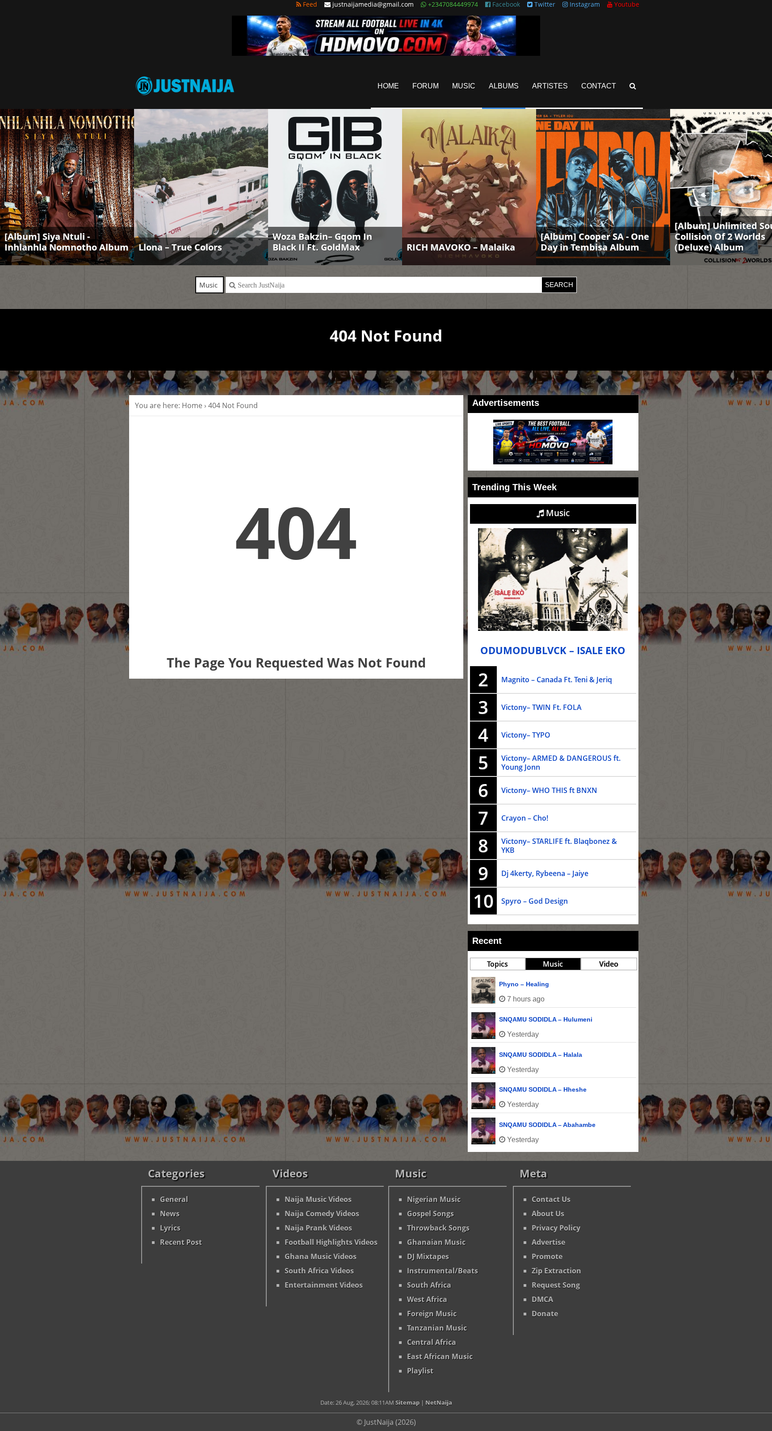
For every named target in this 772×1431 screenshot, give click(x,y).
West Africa (427, 1299)
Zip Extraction (556, 1271)
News (170, 1213)
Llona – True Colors (180, 247)
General (174, 1199)
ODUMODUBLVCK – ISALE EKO (552, 650)
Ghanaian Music (436, 1242)
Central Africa (431, 1342)
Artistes (550, 86)
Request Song (556, 1285)
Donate (545, 1313)
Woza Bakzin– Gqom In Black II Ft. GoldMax (322, 241)
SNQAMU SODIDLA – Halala (540, 1054)
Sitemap (407, 1402)
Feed (309, 4)
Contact (598, 86)
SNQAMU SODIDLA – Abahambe (547, 1124)
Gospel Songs (430, 1213)
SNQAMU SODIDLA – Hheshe (543, 1089)
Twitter (544, 4)
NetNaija (438, 1402)
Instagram (584, 4)
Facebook (505, 4)
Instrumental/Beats (442, 1271)
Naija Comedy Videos (322, 1213)
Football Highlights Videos (331, 1242)
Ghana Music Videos (321, 1256)
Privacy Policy (556, 1228)
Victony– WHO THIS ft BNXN (549, 790)
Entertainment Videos (324, 1285)
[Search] (633, 86)
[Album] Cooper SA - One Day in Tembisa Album (595, 241)
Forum (425, 86)
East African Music (440, 1356)
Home (388, 86)
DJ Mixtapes (428, 1256)
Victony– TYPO (525, 735)
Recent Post (181, 1242)
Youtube (626, 4)
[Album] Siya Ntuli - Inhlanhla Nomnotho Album (66, 241)
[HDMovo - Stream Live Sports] (386, 53)
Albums (504, 86)
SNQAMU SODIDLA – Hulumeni (545, 1019)
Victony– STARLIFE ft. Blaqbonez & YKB (559, 845)
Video (608, 964)
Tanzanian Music (437, 1328)
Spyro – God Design (534, 901)
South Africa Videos (319, 1271)
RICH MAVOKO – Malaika (461, 247)
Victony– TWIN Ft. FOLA (541, 707)
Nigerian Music (434, 1199)
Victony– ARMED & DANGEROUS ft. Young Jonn (561, 762)
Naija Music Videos (318, 1199)
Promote (547, 1256)
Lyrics (170, 1228)
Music (463, 86)
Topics (497, 964)
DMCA (542, 1299)
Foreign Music (432, 1313)
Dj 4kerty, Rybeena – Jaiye (544, 873)
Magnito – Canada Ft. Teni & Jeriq (556, 679)
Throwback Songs (438, 1228)
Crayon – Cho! (524, 818)
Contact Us (551, 1199)
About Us (548, 1213)
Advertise (548, 1242)
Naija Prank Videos (318, 1228)
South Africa (429, 1285)
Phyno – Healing (524, 984)
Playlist (420, 1371)
